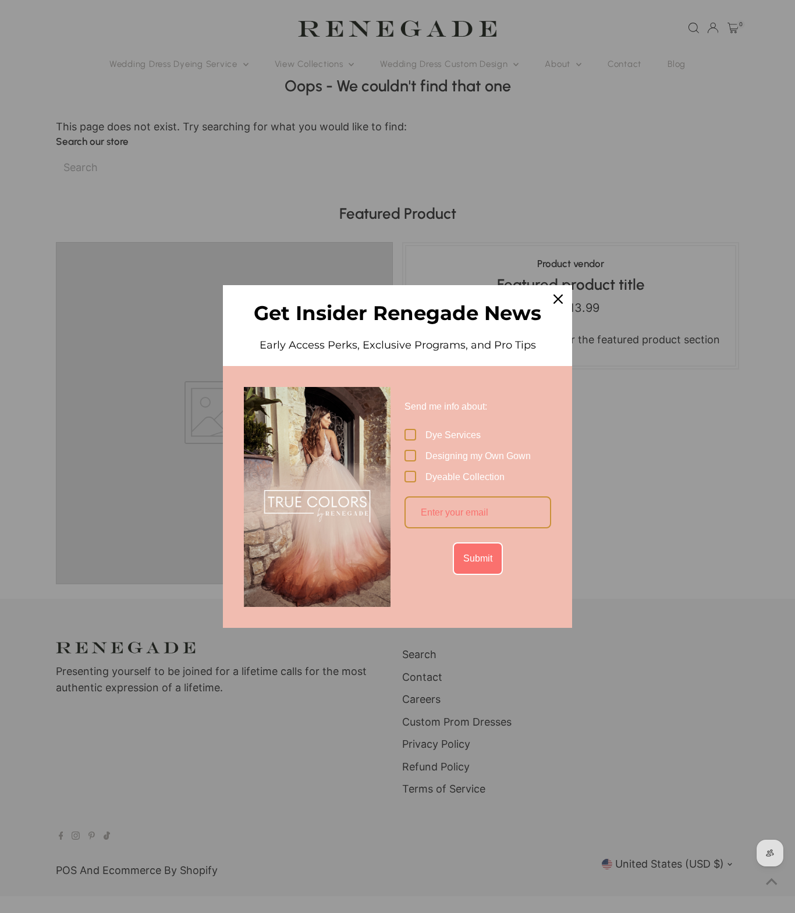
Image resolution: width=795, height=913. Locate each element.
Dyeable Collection (465, 477)
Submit (477, 558)
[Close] (558, 299)
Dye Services (453, 435)
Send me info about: (445, 406)
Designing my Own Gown (478, 456)
